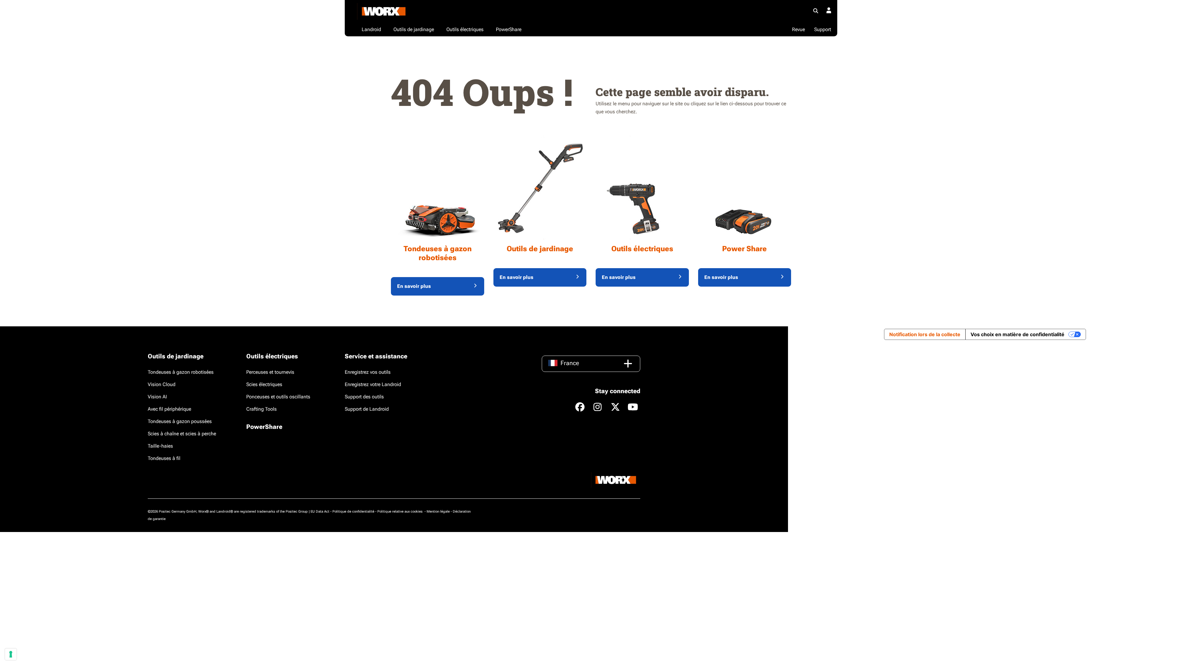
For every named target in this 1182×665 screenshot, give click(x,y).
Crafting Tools (261, 409)
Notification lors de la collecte (924, 334)
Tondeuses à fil (164, 458)
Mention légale (438, 512)
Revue (798, 29)
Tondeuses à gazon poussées (180, 421)
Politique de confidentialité (353, 512)
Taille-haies (160, 446)
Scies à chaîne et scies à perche (182, 434)
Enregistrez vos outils (368, 372)
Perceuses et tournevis (270, 372)
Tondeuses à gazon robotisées (181, 372)
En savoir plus (414, 286)
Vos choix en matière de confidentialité (1017, 334)
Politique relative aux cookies (400, 512)
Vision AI (157, 397)
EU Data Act (320, 512)
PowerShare (264, 426)
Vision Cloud (161, 384)
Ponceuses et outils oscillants (278, 397)
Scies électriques (264, 384)
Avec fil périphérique (169, 409)
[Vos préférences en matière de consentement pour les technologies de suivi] (11, 654)
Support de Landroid (367, 409)
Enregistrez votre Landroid (373, 384)
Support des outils (364, 397)
